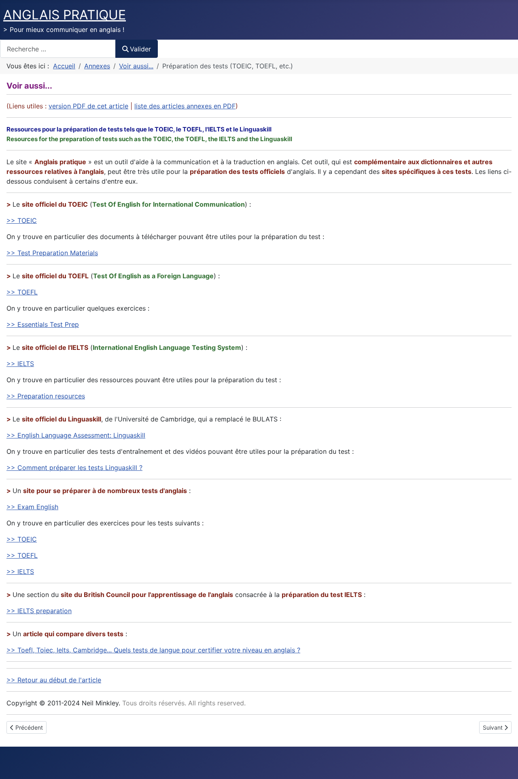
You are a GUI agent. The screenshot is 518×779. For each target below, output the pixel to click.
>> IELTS (20, 364)
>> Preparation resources (45, 396)
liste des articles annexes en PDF (185, 106)
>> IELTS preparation (39, 611)
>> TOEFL (22, 292)
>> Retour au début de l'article (53, 680)
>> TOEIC (21, 220)
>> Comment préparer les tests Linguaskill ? (74, 468)
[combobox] (58, 49)
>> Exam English (32, 507)
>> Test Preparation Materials (52, 253)
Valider (140, 49)
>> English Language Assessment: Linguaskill (75, 435)
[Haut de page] (504, 764)
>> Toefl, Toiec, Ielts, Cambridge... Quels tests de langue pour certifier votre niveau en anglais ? (153, 650)
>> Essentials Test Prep (42, 324)
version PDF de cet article (88, 106)
